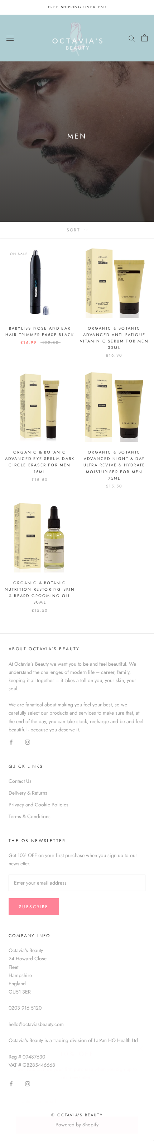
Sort (75, 230)
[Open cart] (144, 37)
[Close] (140, 1039)
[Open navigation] (10, 38)
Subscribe (77, 1116)
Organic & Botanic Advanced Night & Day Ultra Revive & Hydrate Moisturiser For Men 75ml (114, 465)
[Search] (132, 38)
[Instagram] (27, 742)
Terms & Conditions (29, 816)
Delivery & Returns (28, 792)
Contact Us (20, 781)
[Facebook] (11, 742)
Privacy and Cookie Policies (38, 804)
